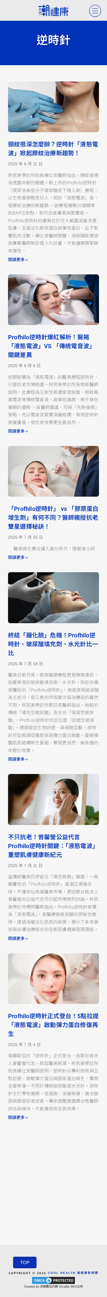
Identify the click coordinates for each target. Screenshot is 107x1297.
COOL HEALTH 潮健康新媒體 (73, 1272)
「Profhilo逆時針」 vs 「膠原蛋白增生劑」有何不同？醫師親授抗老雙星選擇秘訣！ (53, 517)
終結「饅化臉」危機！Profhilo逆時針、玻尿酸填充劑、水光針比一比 (53, 644)
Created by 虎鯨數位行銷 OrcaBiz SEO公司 (53, 1286)
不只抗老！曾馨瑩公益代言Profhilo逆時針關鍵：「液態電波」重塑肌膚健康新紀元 (53, 846)
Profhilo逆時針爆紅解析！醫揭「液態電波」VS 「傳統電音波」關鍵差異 (51, 346)
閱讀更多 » (18, 259)
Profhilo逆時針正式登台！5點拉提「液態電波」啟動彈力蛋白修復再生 (53, 1025)
